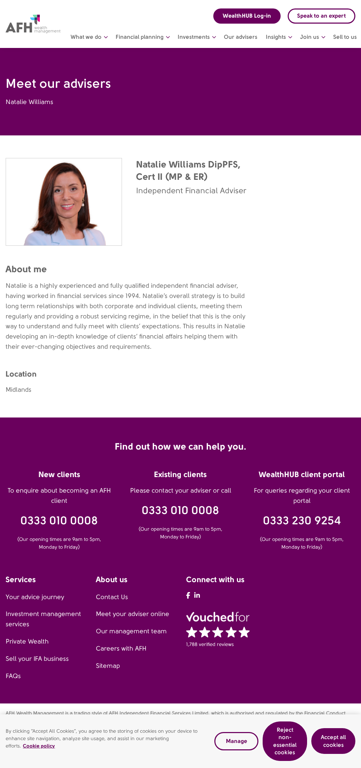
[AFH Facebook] (188, 595)
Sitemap (108, 665)
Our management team (131, 631)
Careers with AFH (121, 648)
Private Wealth (27, 641)
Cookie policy (39, 746)
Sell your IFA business (37, 658)
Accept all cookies (333, 741)
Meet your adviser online (132, 613)
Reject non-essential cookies (284, 741)
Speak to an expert (321, 15)
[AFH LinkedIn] (197, 595)
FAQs (13, 675)
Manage (236, 741)
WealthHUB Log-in (247, 15)
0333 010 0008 (59, 520)
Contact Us (112, 597)
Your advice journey (35, 597)
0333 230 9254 (302, 520)
